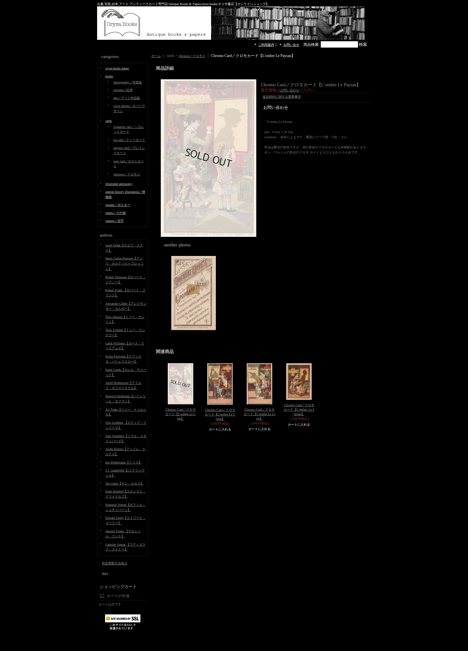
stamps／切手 (114, 221)
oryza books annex (117, 68)
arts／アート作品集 (126, 98)
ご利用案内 (266, 44)
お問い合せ (291, 44)
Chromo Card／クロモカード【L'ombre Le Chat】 (180, 414)
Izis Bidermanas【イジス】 (123, 462)
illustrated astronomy (118, 184)
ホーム (156, 56)
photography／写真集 (127, 82)
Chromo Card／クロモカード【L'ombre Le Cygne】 (220, 414)
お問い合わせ (289, 90)
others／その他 (115, 213)
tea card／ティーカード (129, 140)
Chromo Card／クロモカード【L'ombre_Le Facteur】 (299, 409)
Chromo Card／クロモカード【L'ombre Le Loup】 (259, 414)
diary (105, 573)
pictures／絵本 (123, 90)
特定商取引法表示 (114, 563)
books (109, 76)
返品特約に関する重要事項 (282, 96)
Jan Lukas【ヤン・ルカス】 (124, 483)
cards (108, 121)
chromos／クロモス (126, 174)
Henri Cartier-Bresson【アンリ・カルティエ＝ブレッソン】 (124, 264)
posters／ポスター (117, 205)
